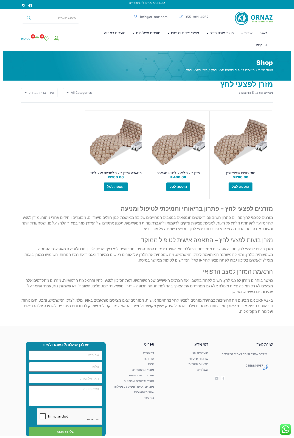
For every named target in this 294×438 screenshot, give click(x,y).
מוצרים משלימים (147, 33)
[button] (30, 39)
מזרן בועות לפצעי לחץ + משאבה (178, 173)
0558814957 (254, 366)
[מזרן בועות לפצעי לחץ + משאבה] (178, 141)
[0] (46, 39)
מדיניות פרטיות (198, 358)
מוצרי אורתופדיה (221, 33)
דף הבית (148, 353)
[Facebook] (30, 5)
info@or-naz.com (153, 17)
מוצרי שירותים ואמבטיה (139, 381)
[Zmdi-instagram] (23, 5)
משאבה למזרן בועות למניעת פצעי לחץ (116, 173)
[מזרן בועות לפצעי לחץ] (240, 141)
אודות (247, 33)
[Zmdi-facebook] (223, 378)
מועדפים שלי (200, 353)
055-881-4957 (196, 17)
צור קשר (261, 45)
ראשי (263, 33)
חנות (151, 364)
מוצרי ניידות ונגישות (184, 33)
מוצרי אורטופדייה (143, 370)
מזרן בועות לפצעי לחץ (240, 173)
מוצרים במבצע (114, 33)
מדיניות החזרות (198, 364)
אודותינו (149, 358)
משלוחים (202, 370)
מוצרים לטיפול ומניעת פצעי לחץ (233, 70)
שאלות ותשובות (144, 392)
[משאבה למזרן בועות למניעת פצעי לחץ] (116, 141)
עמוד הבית (265, 70)
